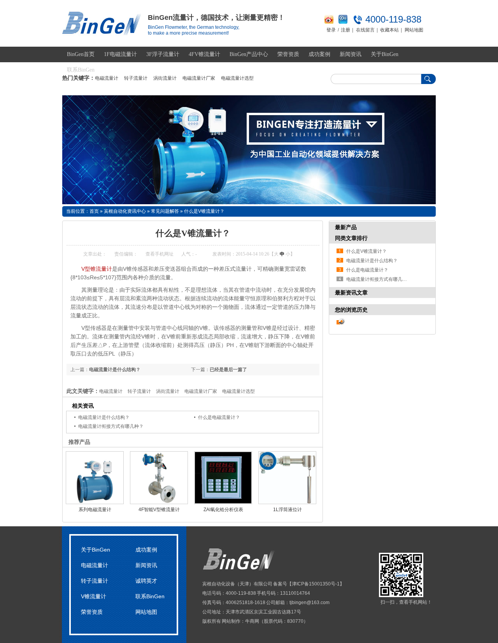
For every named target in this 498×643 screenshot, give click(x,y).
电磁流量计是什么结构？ (114, 369)
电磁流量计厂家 (198, 78)
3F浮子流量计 (162, 54)
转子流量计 (135, 78)
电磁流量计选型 (237, 78)
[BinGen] (102, 32)
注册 (345, 30)
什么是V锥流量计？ (204, 211)
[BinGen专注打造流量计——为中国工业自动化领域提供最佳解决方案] (249, 149)
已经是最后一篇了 (228, 369)
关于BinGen (384, 54)
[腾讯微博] (342, 22)
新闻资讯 (350, 54)
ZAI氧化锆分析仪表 (223, 509)
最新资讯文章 (351, 292)
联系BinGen (81, 70)
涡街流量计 (165, 78)
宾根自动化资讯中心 (125, 211)
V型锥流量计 (96, 269)
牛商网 (252, 621)
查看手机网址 (160, 254)
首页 (94, 211)
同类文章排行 (351, 238)
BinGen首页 (81, 54)
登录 (331, 30)
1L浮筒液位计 (287, 509)
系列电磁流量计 (95, 509)
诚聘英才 (146, 581)
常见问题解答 (165, 211)
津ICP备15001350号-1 (316, 584)
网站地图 (414, 30)
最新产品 (346, 227)
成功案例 (319, 54)
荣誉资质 (288, 54)
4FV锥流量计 (204, 54)
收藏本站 (389, 30)
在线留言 (365, 30)
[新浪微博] (328, 22)
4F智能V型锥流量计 (159, 509)
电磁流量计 (106, 78)
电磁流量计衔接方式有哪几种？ (111, 426)
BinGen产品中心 (249, 54)
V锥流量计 (93, 596)
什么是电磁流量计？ (219, 417)
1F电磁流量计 (120, 54)
